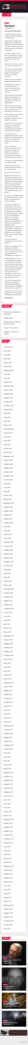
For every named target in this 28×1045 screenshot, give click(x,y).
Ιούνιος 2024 (7, 417)
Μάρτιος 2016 (7, 768)
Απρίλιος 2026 (8, 362)
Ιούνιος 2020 (7, 573)
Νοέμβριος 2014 (8, 831)
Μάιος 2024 (7, 421)
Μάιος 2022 (7, 491)
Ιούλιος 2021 (7, 526)
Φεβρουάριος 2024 (9, 429)
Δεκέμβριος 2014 (8, 827)
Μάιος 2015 (7, 807)
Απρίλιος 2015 (8, 811)
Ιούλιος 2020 (7, 569)
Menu (8, 14)
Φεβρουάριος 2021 (9, 542)
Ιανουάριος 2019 (8, 640)
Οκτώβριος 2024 (8, 401)
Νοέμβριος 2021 (8, 515)
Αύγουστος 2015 (8, 796)
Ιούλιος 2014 (7, 847)
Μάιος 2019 (7, 624)
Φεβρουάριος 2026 (9, 370)
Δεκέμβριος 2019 (8, 597)
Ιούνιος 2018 (7, 667)
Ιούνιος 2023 (7, 441)
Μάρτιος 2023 (7, 452)
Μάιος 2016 (7, 761)
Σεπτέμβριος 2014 (9, 839)
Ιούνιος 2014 (7, 850)
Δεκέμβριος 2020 (8, 550)
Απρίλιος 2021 (8, 534)
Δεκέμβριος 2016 (8, 733)
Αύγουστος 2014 (8, 843)
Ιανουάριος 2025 (8, 390)
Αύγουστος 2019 (8, 612)
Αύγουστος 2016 (8, 749)
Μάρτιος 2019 (7, 632)
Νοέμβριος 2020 (8, 554)
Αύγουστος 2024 (8, 409)
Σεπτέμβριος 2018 (9, 655)
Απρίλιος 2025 (8, 382)
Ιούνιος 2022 (7, 487)
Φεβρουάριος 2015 (9, 819)
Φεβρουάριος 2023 (9, 456)
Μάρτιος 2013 (7, 901)
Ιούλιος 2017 (7, 710)
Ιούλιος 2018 (7, 663)
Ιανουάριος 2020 (8, 593)
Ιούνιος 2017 (7, 714)
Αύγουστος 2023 (8, 433)
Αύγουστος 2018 (8, 659)
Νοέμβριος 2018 (8, 647)
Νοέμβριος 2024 (8, 398)
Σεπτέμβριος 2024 (9, 405)
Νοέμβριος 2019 (8, 601)
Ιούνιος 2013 (7, 889)
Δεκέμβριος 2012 (8, 913)
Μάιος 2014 (7, 854)
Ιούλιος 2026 (7, 351)
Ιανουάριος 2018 (8, 686)
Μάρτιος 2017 (7, 722)
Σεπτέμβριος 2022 (9, 476)
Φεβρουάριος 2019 (9, 636)
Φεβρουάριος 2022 (9, 503)
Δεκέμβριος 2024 (8, 394)
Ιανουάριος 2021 (8, 546)
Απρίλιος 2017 (8, 718)
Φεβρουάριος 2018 (9, 683)
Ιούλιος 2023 (7, 437)
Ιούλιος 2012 (7, 929)
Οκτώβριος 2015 (8, 788)
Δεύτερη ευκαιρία (8, 318)
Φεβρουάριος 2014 (9, 866)
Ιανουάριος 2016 (8, 776)
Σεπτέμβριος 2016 (9, 745)
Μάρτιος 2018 (7, 679)
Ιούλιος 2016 (7, 753)
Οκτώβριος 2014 (8, 835)
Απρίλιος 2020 (8, 581)
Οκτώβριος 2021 (8, 519)
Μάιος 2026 (7, 359)
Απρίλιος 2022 (8, 495)
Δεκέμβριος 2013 (8, 874)
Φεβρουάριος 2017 (9, 726)
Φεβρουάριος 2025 (9, 386)
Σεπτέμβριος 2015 (9, 792)
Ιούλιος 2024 (7, 413)
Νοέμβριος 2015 (8, 784)
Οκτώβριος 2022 (8, 472)
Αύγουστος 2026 (8, 347)
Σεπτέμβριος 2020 (9, 562)
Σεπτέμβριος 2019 (9, 608)
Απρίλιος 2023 (8, 448)
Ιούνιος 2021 (7, 530)
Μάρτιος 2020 (7, 585)
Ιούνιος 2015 (7, 804)
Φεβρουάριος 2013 (9, 905)
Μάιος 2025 (7, 378)
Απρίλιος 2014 (8, 858)
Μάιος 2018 (7, 671)
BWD (26, 1042)
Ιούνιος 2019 (7, 620)
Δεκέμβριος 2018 (8, 644)
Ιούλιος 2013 (7, 886)
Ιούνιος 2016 (7, 757)
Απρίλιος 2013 (8, 897)
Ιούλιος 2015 (7, 800)
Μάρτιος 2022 (7, 499)
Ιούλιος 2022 (7, 483)
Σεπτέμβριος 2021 (9, 523)
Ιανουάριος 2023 (8, 460)
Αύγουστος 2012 (8, 925)
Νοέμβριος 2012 (8, 917)
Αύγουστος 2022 (8, 480)
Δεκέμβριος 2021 (8, 511)
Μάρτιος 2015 (7, 815)
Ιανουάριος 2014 (8, 870)
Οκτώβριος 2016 (8, 741)
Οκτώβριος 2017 (8, 698)
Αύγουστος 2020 (8, 565)
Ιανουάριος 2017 (8, 729)
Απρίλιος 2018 (8, 675)
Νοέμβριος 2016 (8, 737)
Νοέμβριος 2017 (8, 694)
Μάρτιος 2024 (7, 425)
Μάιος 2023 (7, 444)
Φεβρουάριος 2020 (9, 589)
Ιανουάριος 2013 (8, 909)
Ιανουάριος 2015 (8, 823)
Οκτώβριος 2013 (8, 882)
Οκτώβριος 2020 (8, 558)
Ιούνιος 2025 (7, 374)
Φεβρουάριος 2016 (9, 772)
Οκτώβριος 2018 (8, 651)
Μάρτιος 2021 (7, 538)
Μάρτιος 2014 (7, 862)
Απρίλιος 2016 (8, 765)
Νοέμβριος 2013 (8, 878)
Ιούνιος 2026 (7, 355)
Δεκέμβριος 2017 (8, 690)
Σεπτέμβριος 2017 (9, 702)
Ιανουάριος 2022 (8, 507)
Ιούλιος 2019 (7, 616)
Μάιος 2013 (7, 893)
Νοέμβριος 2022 (8, 468)
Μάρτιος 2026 (7, 366)
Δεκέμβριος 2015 (8, 780)
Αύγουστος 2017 (8, 706)
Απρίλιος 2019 (8, 628)
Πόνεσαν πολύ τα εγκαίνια (11, 328)
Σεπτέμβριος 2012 (9, 921)
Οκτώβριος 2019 (8, 604)
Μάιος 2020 (7, 577)
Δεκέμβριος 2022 (8, 464)
